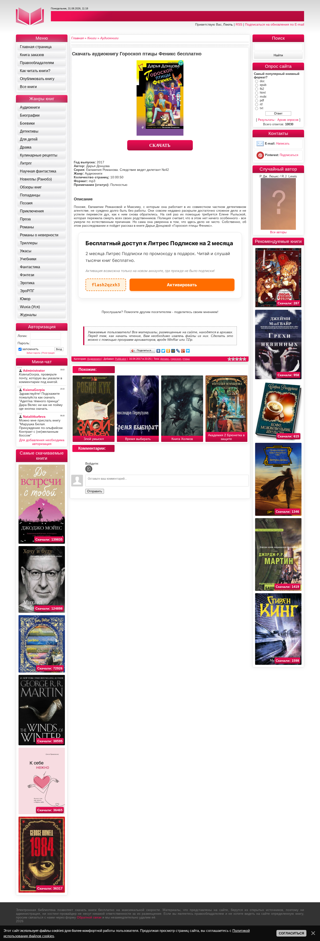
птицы (186, 358)
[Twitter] (163, 351)
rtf (261, 104)
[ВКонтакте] (158, 351)
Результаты (266, 120)
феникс (164, 358)
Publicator (120, 358)
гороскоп (176, 358)
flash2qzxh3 (106, 283)
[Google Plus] (183, 351)
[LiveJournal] (178, 351)
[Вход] (88, 468)
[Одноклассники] (168, 351)
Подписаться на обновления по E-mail (274, 24)
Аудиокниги (94, 358)
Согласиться (291, 933)
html (263, 92)
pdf (262, 100)
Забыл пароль (33, 353)
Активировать (182, 284)
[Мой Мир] (173, 351)
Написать (283, 143)
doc (262, 81)
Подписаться (289, 155)
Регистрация (48, 353)
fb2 (262, 89)
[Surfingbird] (188, 351)
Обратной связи (89, 917)
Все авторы (278, 232)
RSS (239, 24)
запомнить (30, 349)
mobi (263, 96)
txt (261, 108)
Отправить (94, 491)
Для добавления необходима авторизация (41, 442)
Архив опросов (287, 120)
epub (263, 85)
